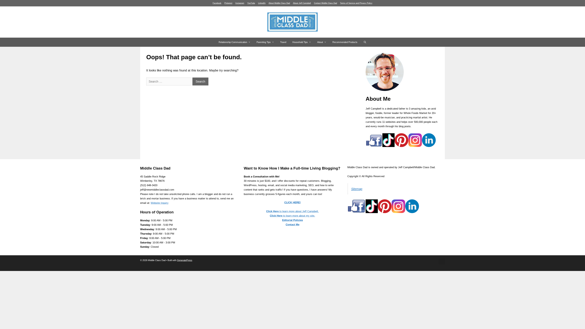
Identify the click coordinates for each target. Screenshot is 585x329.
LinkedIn (262, 3)
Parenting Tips (264, 42)
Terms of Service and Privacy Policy (356, 3)
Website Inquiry (159, 203)
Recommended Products (344, 42)
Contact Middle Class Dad (325, 3)
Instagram (239, 3)
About (320, 42)
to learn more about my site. (292, 215)
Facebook (217, 3)
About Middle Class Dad (279, 3)
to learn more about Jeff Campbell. (292, 211)
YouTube (251, 3)
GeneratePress (184, 260)
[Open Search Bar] (364, 42)
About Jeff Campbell (302, 3)
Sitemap (356, 189)
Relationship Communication (233, 42)
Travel (283, 42)
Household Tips (300, 42)
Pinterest (228, 3)
